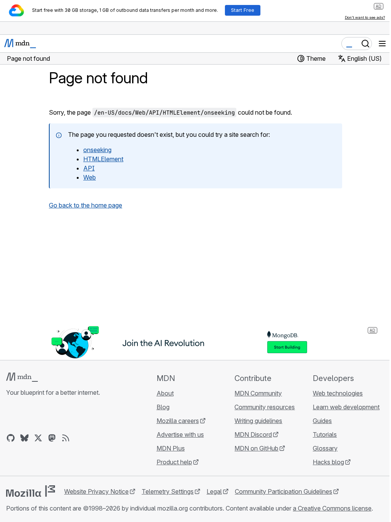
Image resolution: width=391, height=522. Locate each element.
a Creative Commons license (332, 508)
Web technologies (338, 393)
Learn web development (346, 407)
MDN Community (258, 393)
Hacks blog (328, 462)
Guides (322, 421)
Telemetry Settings (168, 491)
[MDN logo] (22, 377)
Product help (174, 462)
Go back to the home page (85, 205)
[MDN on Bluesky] (24, 438)
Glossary (325, 448)
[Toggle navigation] (382, 43)
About (165, 393)
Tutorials (325, 434)
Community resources (264, 407)
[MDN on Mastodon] (52, 438)
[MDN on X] (38, 438)
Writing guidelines (258, 421)
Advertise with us (180, 434)
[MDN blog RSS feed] (65, 438)
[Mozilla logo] (30, 491)
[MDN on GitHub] (10, 438)
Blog (163, 407)
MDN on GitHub (256, 448)
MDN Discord (253, 434)
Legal (214, 491)
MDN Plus (171, 448)
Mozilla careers (178, 421)
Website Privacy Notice (96, 491)
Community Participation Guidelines (283, 491)
